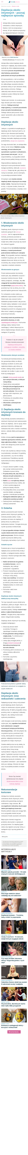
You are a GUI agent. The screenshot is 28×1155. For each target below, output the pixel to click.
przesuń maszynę (13, 643)
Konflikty (4, 891)
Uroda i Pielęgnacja (6, 913)
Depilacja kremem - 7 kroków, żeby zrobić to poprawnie (12, 916)
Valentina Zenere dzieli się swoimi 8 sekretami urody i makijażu (14, 983)
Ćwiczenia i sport (6, 870)
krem (9, 480)
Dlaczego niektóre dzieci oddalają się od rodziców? (11, 894)
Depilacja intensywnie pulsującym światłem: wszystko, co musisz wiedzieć (14, 347)
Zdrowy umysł (5, 1002)
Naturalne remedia (6, 6)
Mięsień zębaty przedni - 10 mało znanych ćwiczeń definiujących (13, 873)
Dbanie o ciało (15, 6)
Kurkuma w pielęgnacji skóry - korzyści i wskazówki (12, 1026)
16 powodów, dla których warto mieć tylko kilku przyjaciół (13, 1005)
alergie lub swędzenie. (17, 141)
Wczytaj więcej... (14, 1032)
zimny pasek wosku (15, 377)
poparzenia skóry (17, 285)
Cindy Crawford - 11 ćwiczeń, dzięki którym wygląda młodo (12, 938)
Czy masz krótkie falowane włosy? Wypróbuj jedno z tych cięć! (12, 960)
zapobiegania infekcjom (9, 322)
